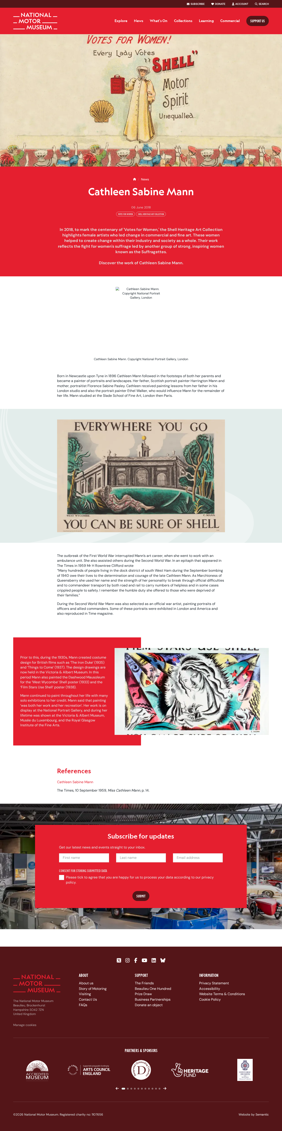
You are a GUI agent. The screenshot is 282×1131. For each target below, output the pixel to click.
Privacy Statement (214, 983)
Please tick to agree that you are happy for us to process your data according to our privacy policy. (140, 879)
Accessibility (209, 988)
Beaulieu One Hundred (153, 988)
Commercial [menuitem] (230, 21)
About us (86, 983)
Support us (257, 20)
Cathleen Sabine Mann (75, 782)
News (145, 179)
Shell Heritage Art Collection (151, 214)
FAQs (83, 1005)
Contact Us (88, 999)
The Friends (144, 983)
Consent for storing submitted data (83, 870)
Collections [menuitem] (183, 21)
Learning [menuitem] (206, 21)
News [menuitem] (138, 21)
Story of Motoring (93, 988)
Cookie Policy (210, 999)
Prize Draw (143, 994)
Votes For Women (125, 214)
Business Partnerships (153, 999)
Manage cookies (24, 1025)
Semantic (262, 1114)
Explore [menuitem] (121, 21)
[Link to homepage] (35, 21)
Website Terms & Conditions (222, 994)
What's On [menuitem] (158, 21)
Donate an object (149, 1005)
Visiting (85, 994)
